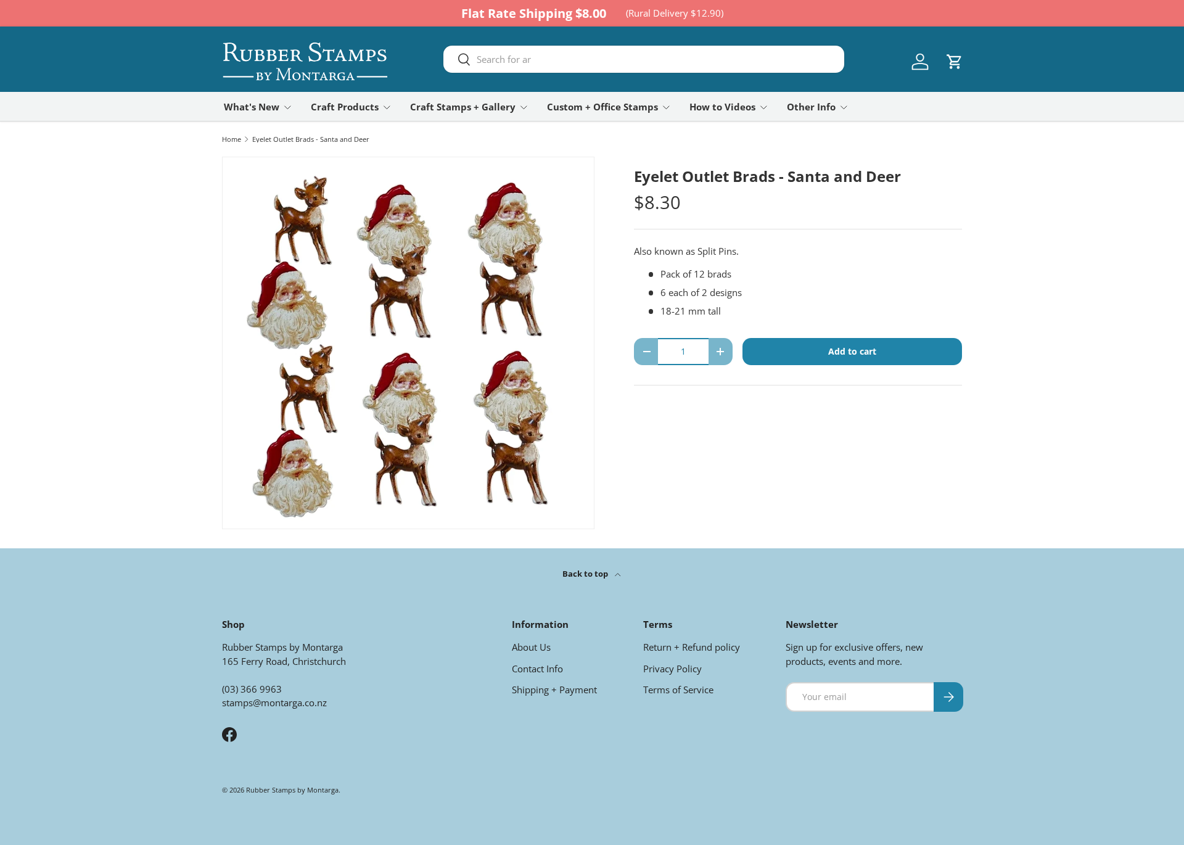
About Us (531, 647)
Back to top (586, 573)
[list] (408, 343)
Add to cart (852, 351)
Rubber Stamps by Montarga (292, 789)
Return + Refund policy (691, 647)
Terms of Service (678, 689)
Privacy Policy (672, 668)
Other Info (811, 107)
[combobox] (643, 59)
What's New (251, 107)
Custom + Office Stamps (602, 107)
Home (231, 139)
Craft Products (345, 107)
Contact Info (537, 668)
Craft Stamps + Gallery (463, 107)
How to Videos (722, 107)
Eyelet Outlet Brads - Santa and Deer (310, 139)
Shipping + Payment (554, 689)
